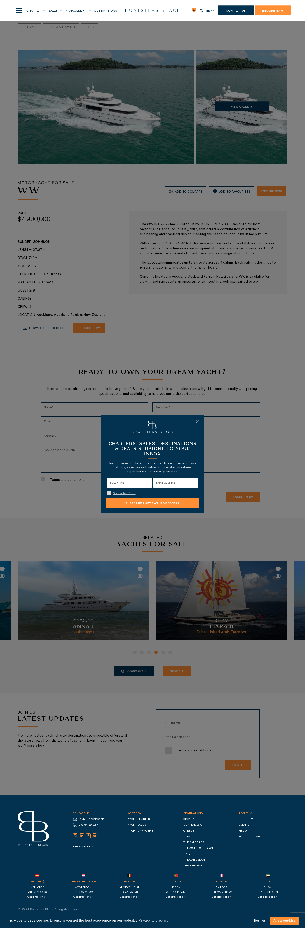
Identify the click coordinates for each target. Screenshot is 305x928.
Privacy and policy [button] (153, 920)
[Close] (197, 421)
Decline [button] (260, 920)
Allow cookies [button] (284, 920)
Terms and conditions (124, 493)
